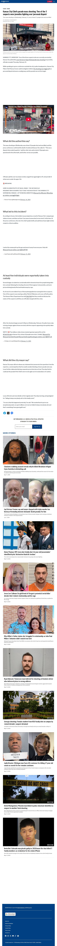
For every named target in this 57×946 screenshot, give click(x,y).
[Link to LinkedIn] (18, 936)
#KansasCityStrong (24, 337)
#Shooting (50, 193)
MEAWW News (8, 907)
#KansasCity (37, 193)
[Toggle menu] (54, 1)
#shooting (33, 337)
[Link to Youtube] (13, 936)
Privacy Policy (8, 925)
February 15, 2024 (25, 254)
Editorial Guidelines (9, 923)
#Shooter (43, 193)
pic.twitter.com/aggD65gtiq (11, 195)
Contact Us (7, 932)
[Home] (5, 1)
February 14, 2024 (25, 199)
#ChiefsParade (7, 334)
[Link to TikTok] (15, 936)
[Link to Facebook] (5, 936)
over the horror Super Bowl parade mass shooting (30, 60)
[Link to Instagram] (8, 936)
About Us (7, 921)
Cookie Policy (8, 928)
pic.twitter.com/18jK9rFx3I (44, 337)
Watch (50, 1)
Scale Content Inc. (21, 907)
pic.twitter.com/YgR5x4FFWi (19, 250)
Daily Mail (29, 296)
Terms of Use (7, 930)
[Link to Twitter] (10, 936)
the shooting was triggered (41, 69)
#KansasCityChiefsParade (10, 337)
